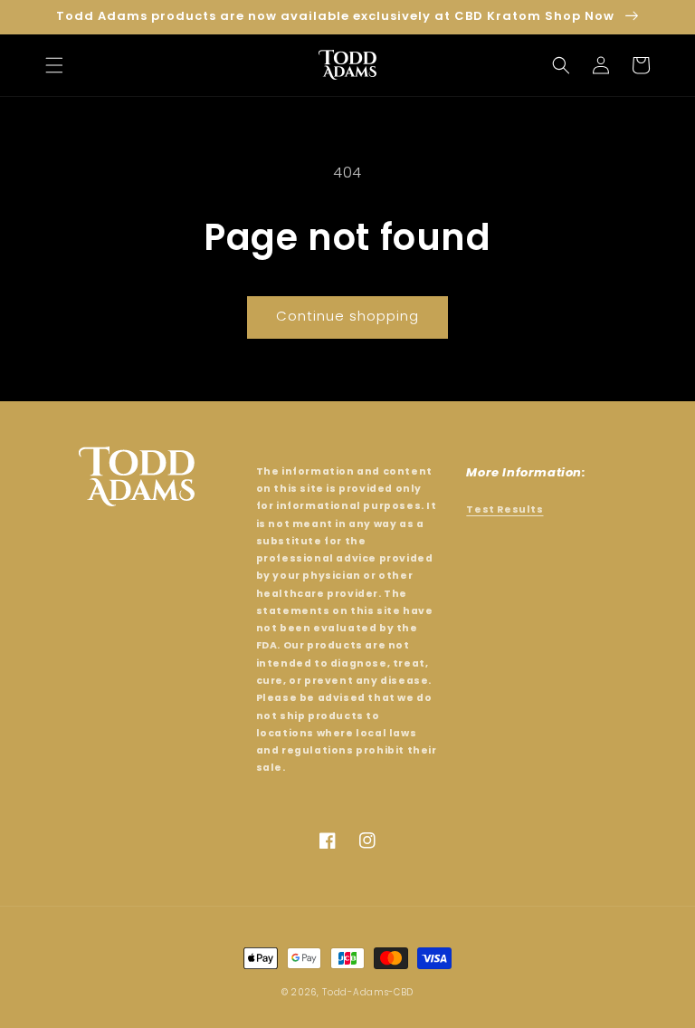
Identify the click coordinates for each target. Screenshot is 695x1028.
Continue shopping (347, 315)
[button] (54, 65)
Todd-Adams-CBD (368, 992)
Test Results (504, 509)
